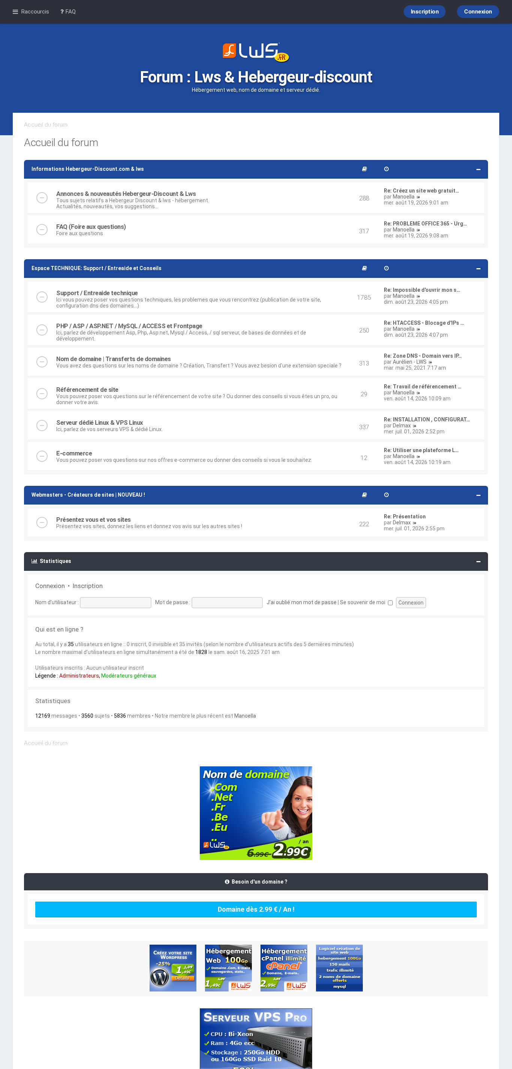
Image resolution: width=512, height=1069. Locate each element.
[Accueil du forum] (256, 53)
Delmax (402, 425)
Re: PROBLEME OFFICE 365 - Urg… (425, 224)
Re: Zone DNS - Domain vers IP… (423, 356)
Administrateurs (79, 676)
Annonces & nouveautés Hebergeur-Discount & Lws (126, 193)
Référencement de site (87, 389)
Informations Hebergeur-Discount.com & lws (87, 169)
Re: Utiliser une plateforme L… (421, 450)
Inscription (88, 586)
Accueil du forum (45, 124)
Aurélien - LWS (410, 362)
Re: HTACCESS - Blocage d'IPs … (424, 323)
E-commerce (74, 453)
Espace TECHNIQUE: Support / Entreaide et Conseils (96, 268)
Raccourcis (35, 11)
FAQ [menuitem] (70, 11)
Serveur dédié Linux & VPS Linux (99, 422)
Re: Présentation (405, 517)
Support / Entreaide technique (97, 293)
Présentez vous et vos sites (93, 519)
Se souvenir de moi (363, 602)
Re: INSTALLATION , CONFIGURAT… (427, 420)
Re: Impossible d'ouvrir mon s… (422, 290)
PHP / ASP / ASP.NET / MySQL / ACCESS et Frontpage (129, 326)
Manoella (404, 197)
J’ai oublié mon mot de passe (301, 602)
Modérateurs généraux (128, 676)
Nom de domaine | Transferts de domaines (113, 359)
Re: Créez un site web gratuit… (421, 191)
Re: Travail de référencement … (422, 387)
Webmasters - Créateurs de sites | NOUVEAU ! (88, 495)
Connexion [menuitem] (478, 11)
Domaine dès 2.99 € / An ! (256, 909)
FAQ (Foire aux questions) (91, 226)
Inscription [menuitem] (425, 11)
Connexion (50, 586)
